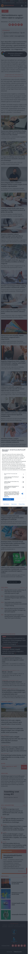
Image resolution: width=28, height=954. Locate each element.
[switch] (23, 477)
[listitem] (14, 474)
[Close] (25, 450)
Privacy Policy (22, 504)
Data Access (14, 504)
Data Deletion (6, 504)
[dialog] (14, 477)
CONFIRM (8, 499)
